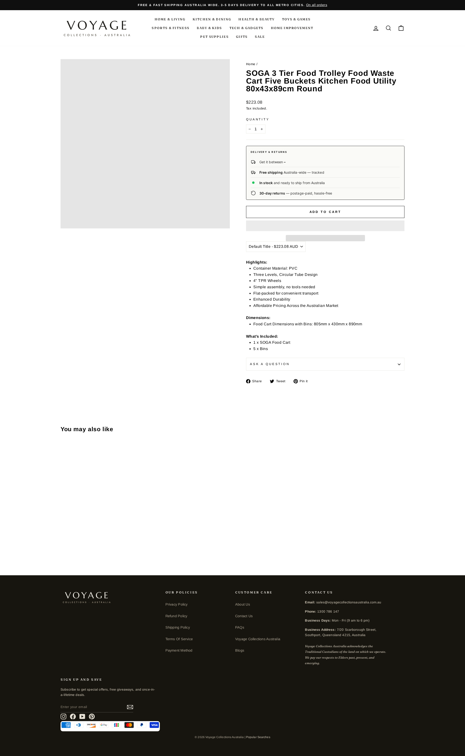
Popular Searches (258, 737)
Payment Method (179, 650)
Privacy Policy (176, 604)
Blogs (239, 650)
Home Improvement (292, 28)
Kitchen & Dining (212, 19)
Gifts (242, 37)
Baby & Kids (209, 28)
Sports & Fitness (170, 28)
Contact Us (244, 616)
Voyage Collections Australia (257, 639)
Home (251, 64)
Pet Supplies (214, 37)
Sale (260, 37)
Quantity (258, 119)
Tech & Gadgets (246, 28)
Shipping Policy (177, 627)
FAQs (239, 627)
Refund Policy (176, 616)
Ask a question (270, 364)
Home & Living (170, 19)
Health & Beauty (256, 19)
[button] (325, 225)
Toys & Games (296, 19)
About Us (242, 604)
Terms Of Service (179, 639)
